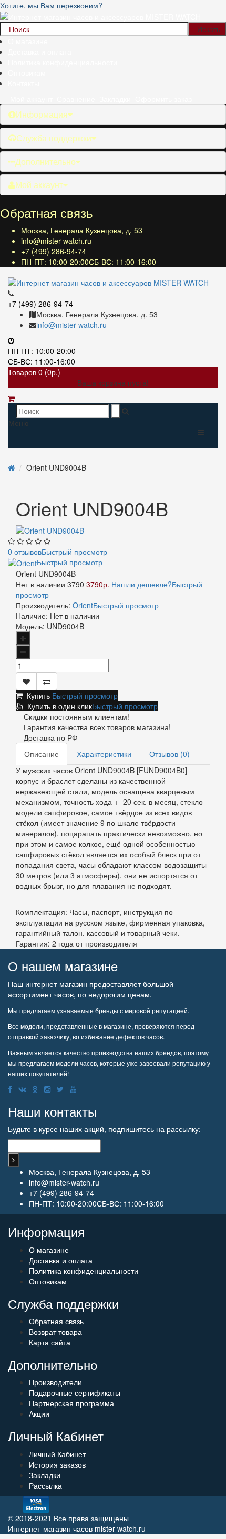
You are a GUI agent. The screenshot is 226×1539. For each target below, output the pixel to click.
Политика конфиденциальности (62, 62)
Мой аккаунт (39, 185)
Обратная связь (56, 1321)
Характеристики (104, 753)
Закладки (44, 1475)
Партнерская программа (71, 1403)
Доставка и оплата (39, 51)
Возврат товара (55, 1331)
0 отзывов (57, 551)
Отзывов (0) (169, 753)
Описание (41, 753)
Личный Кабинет (57, 1454)
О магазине (28, 41)
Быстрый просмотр (74, 551)
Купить (70, 695)
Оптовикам (27, 72)
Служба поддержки (53, 138)
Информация (42, 114)
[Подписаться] (13, 1160)
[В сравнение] (46, 681)
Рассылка (45, 1485)
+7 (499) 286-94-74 (53, 251)
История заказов (57, 1464)
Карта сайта (49, 1342)
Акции (39, 1413)
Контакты (23, 83)
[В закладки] (26, 681)
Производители (55, 1382)
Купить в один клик (90, 706)
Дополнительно (45, 161)
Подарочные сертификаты (74, 1392)
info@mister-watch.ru (56, 240)
